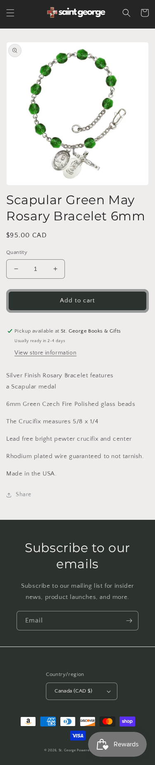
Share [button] (23, 494)
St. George (68, 750)
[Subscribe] (129, 620)
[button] (10, 13)
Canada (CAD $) (74, 691)
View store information (45, 353)
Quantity (16, 252)
